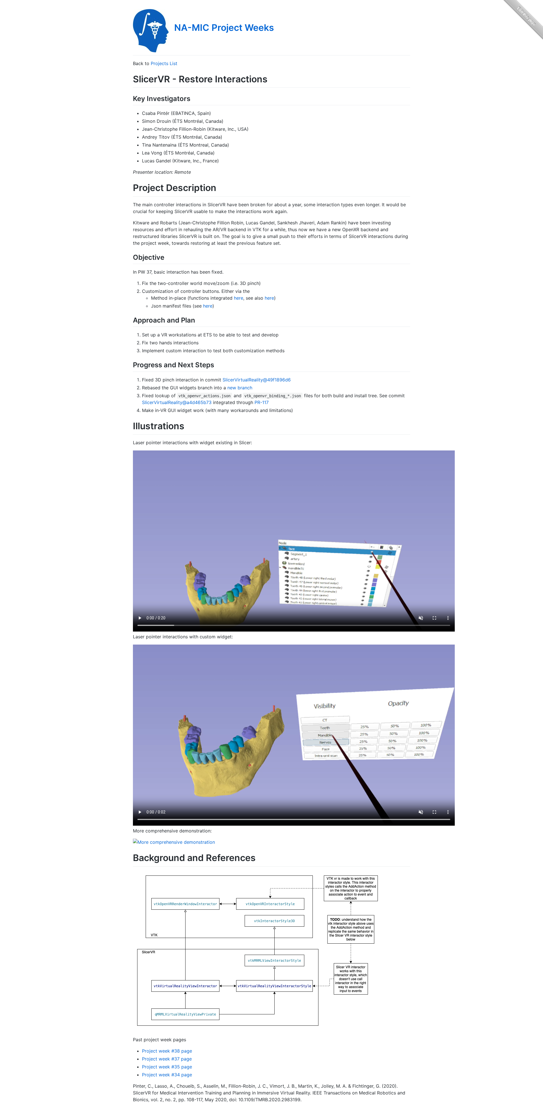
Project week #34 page (167, 1074)
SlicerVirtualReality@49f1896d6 (257, 380)
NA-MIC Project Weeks (224, 27)
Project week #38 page (167, 1051)
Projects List (164, 63)
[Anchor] (193, 98)
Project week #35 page (167, 1067)
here (238, 298)
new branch (239, 387)
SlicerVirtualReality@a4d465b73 (177, 402)
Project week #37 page (167, 1059)
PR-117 (262, 402)
